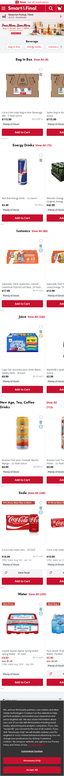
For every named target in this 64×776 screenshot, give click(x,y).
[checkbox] (41, 70)
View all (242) (36, 317)
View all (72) (43, 145)
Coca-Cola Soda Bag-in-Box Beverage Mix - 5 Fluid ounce (22, 114)
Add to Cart (22, 132)
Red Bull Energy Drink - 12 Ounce (19, 198)
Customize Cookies (32, 751)
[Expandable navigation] (3, 8)
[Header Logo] (22, 8)
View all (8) (41, 59)
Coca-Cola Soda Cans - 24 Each (18, 549)
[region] (32, 738)
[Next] (60, 46)
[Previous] (3, 46)
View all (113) (51, 405)
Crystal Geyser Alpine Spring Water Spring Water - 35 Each (20, 652)
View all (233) (37, 594)
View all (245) (36, 493)
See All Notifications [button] (38, 2)
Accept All (32, 769)
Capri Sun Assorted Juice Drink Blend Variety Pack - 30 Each (21, 371)
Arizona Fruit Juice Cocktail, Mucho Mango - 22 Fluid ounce (20, 462)
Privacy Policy (36, 744)
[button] (50, 8)
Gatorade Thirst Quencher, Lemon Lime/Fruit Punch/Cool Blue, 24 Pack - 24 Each (22, 287)
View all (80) (40, 231)
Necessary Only (32, 760)
